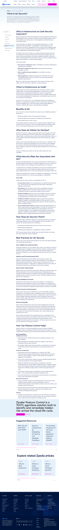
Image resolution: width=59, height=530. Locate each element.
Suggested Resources (8, 48)
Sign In (49, 1)
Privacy (37, 520)
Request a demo (52, 4)
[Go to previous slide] (56, 449)
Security (37, 524)
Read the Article (22, 473)
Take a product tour (42, 4)
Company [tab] (33, 4)
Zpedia (8, 10)
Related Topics (7, 50)
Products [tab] (19, 4)
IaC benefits (7, 39)
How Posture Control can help (9, 46)
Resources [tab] (28, 4)
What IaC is (7, 37)
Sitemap (37, 518)
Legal (37, 522)
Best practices (7, 43)
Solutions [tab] (23, 4)
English (54, 1)
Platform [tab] (15, 4)
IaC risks (6, 41)
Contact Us (43, 1)
